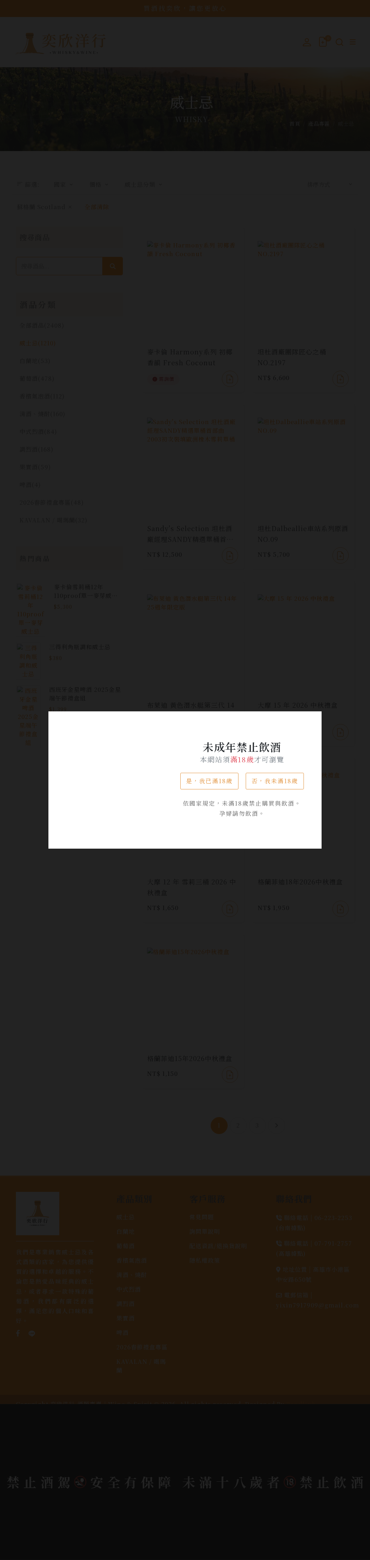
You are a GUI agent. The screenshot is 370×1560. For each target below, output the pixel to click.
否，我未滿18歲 (274, 781)
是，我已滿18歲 (209, 781)
